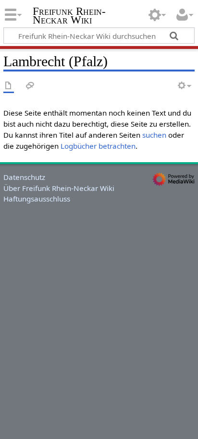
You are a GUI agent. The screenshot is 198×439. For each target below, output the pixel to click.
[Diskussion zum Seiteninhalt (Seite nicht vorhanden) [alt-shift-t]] (30, 86)
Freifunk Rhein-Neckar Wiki (69, 16)
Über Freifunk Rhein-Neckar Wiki (58, 188)
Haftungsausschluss (36, 198)
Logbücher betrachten (98, 146)
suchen (154, 135)
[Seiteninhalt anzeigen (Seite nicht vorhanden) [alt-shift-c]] (8, 86)
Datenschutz (24, 177)
